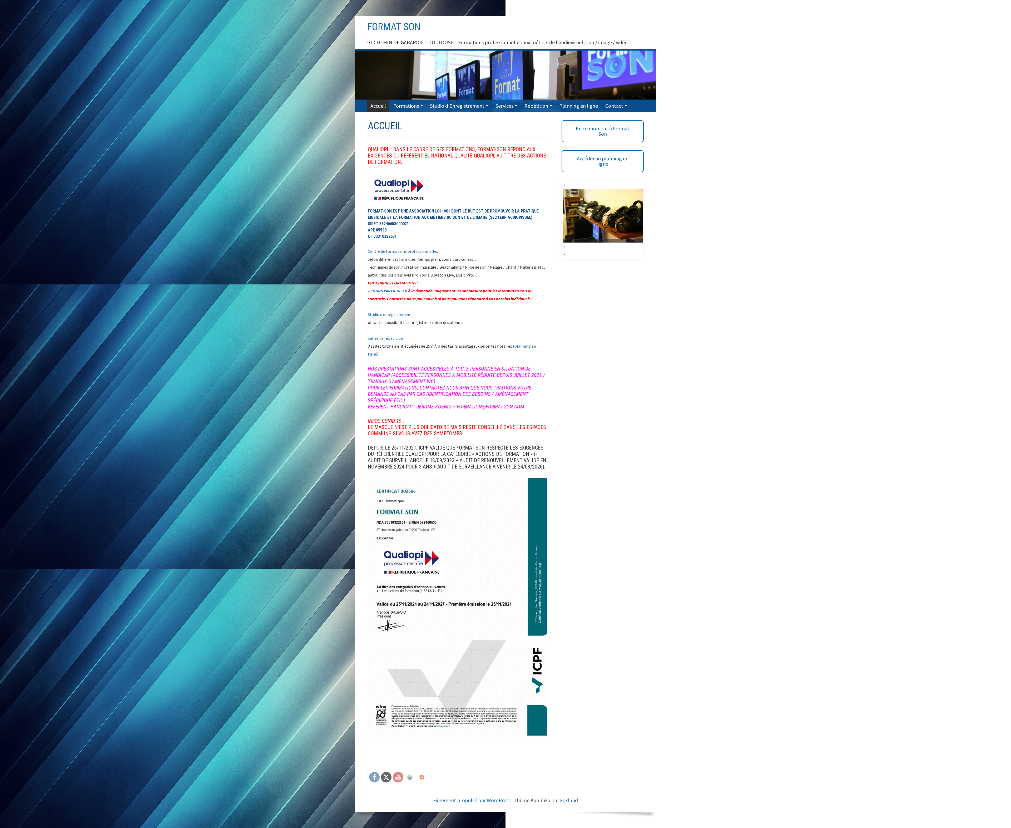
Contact (614, 105)
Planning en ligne (578, 105)
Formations (406, 105)
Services (504, 105)
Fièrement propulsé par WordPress (472, 800)
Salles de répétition (385, 338)
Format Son (393, 27)
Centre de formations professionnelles (403, 251)
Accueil (378, 105)
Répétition (536, 105)
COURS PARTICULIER (388, 290)
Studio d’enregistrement (390, 314)
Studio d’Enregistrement (457, 105)
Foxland (569, 800)
